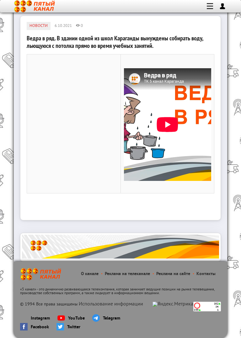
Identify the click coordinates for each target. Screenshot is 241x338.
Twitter (73, 327)
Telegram (111, 318)
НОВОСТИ (38, 25)
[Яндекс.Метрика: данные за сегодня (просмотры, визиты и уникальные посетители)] (173, 304)
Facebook (40, 327)
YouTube (76, 318)
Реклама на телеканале (127, 274)
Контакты (206, 274)
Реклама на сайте (173, 274)
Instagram (40, 318)
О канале (90, 274)
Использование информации (111, 304)
